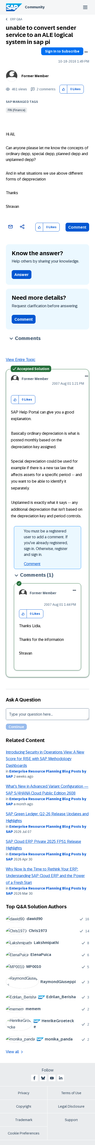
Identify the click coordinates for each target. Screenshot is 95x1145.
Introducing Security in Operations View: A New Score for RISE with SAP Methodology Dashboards (45, 759)
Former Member (35, 76)
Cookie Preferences (23, 1133)
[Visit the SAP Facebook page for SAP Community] (34, 1078)
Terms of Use (71, 1093)
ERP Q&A (16, 19)
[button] (63, 89)
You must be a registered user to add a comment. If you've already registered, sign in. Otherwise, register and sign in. (46, 543)
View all (12, 1052)
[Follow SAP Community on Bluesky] (43, 1078)
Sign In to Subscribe (62, 51)
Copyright (23, 1106)
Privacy (23, 1093)
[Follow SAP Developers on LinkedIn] (61, 1078)
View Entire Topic (20, 360)
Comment (77, 227)
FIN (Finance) (16, 110)
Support (71, 1120)
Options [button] (86, 52)
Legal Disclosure (71, 1106)
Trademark (23, 1120)
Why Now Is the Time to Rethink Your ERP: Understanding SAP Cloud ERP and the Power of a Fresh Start (45, 876)
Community (35, 7)
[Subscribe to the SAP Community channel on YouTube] (52, 1078)
